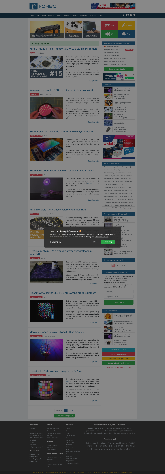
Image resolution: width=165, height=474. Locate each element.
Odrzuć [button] (93, 242)
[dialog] (82, 237)
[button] (55, 242)
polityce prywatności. (101, 237)
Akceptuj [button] (108, 242)
